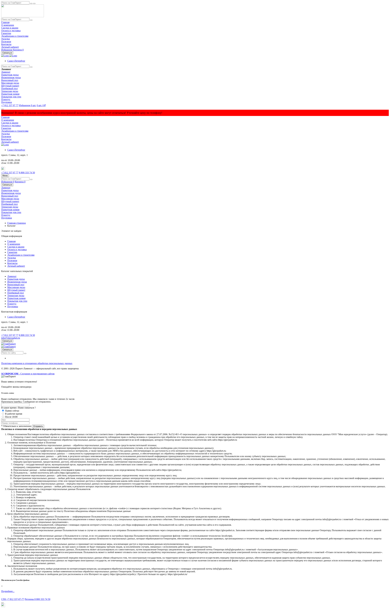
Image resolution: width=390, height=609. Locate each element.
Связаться (7, 53)
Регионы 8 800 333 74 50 (37, 599)
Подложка (6, 102)
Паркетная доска (10, 74)
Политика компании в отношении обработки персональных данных (36, 363)
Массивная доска (10, 83)
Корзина (18, 49)
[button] (16, 61)
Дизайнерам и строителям (14, 36)
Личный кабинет (10, 47)
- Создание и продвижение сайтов (28, 373)
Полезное (6, 41)
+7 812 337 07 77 (9, 105)
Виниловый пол (9, 80)
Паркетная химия (10, 94)
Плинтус (5, 99)
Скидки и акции (9, 28)
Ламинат (5, 72)
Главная (5, 22)
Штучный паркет (10, 85)
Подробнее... (7, 591)
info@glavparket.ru (10, 338)
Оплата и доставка (11, 30)
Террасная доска (9, 91)
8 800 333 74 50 (27, 172)
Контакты (6, 44)
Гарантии (6, 33)
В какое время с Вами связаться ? (18, 407)
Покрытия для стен (11, 96)
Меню (5, 175)
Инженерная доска (11, 77)
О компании (7, 25)
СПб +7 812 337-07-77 (12, 599)
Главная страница (16, 223)
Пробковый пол (9, 88)
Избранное (7, 49)
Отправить (38, 426)
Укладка (5, 38)
